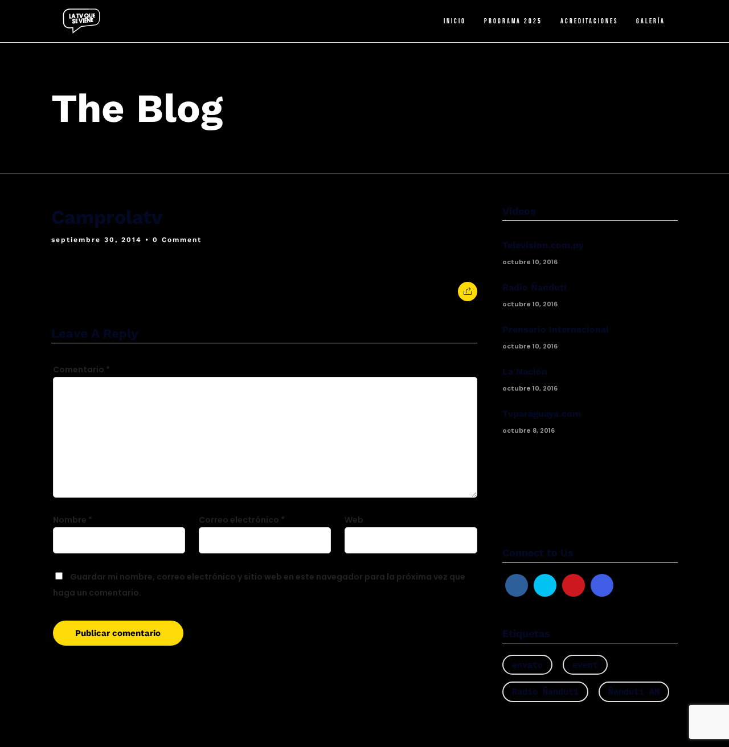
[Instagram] (602, 585)
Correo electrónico (242, 520)
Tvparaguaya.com (541, 413)
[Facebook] (516, 585)
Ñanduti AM (634, 691)
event (585, 664)
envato (527, 664)
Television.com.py (543, 245)
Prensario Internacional (555, 329)
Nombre (72, 520)
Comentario (81, 369)
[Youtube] (573, 585)
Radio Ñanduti (534, 287)
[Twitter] (545, 585)
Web (354, 520)
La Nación (524, 371)
